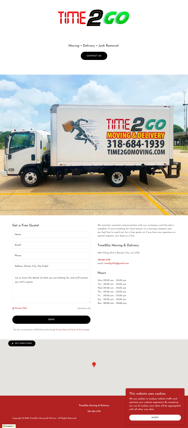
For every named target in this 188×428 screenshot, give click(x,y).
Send (51, 320)
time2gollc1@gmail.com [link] (116, 263)
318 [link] (88, 411)
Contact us (94, 56)
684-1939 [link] (96, 411)
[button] (13, 308)
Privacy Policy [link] (61, 330)
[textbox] (51, 234)
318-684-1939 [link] (104, 260)
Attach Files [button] (21, 308)
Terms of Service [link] (77, 330)
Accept (155, 417)
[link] (94, 18)
